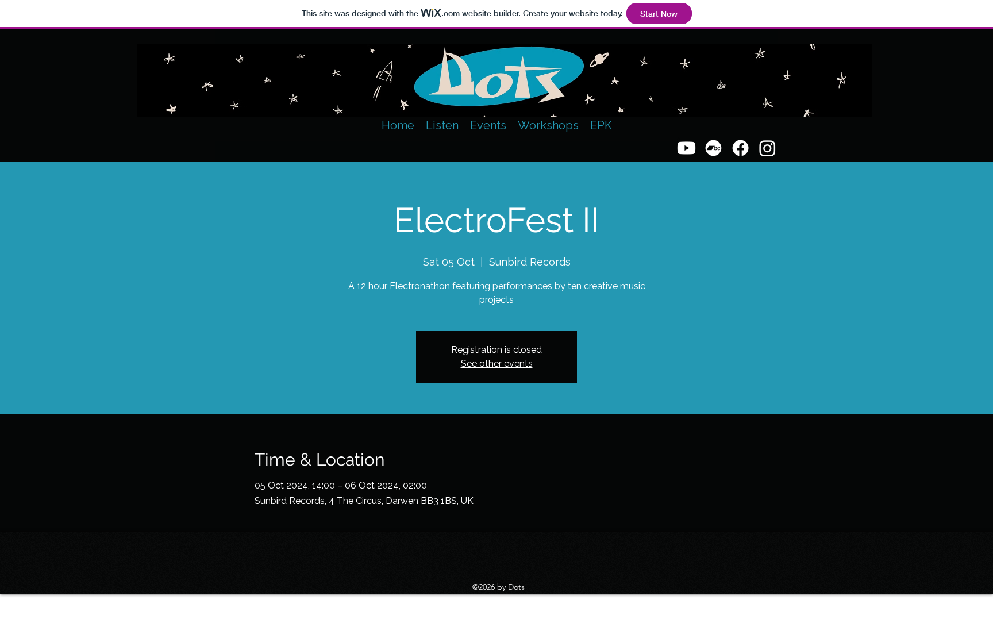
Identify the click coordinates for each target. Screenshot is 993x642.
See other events (497, 363)
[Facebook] (740, 148)
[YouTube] (686, 148)
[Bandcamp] (713, 148)
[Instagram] (767, 148)
